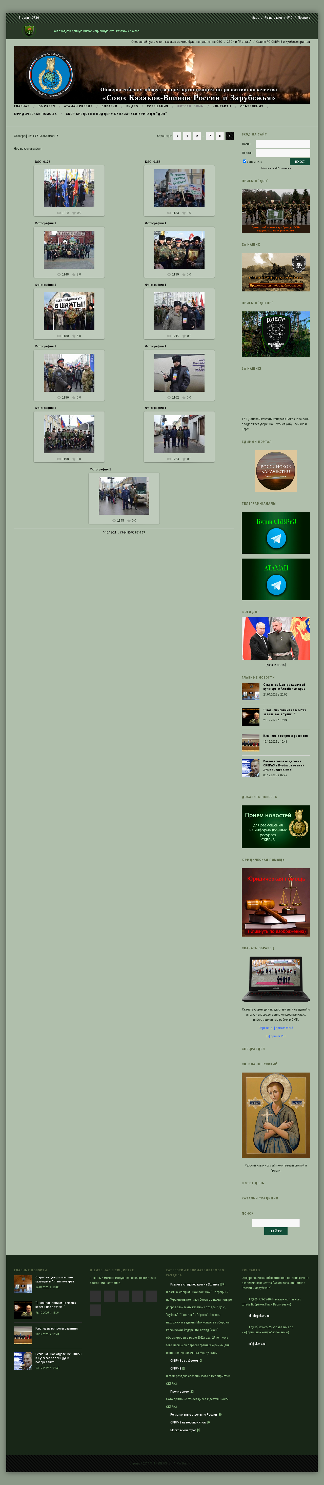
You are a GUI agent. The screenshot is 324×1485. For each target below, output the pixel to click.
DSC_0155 (152, 162)
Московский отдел (183, 1430)
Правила (304, 17)
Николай (71, 192)
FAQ (290, 17)
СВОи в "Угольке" (212, 42)
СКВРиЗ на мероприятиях (188, 1422)
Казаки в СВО (276, 665)
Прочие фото (179, 1391)
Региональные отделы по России (193, 1414)
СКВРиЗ (175, 1368)
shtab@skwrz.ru (259, 1316)
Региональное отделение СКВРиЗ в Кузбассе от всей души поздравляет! (283, 765)
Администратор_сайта (71, 253)
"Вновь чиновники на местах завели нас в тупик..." (284, 712)
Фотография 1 (45, 223)
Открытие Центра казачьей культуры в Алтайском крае (284, 686)
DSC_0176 (42, 162)
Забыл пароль (268, 168)
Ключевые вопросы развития (285, 736)
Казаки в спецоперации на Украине (194, 1284)
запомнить (254, 162)
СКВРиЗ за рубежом (184, 1360)
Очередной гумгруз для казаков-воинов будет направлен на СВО (150, 42)
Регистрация (273, 17)
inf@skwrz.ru (257, 1343)
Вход (255, 17)
